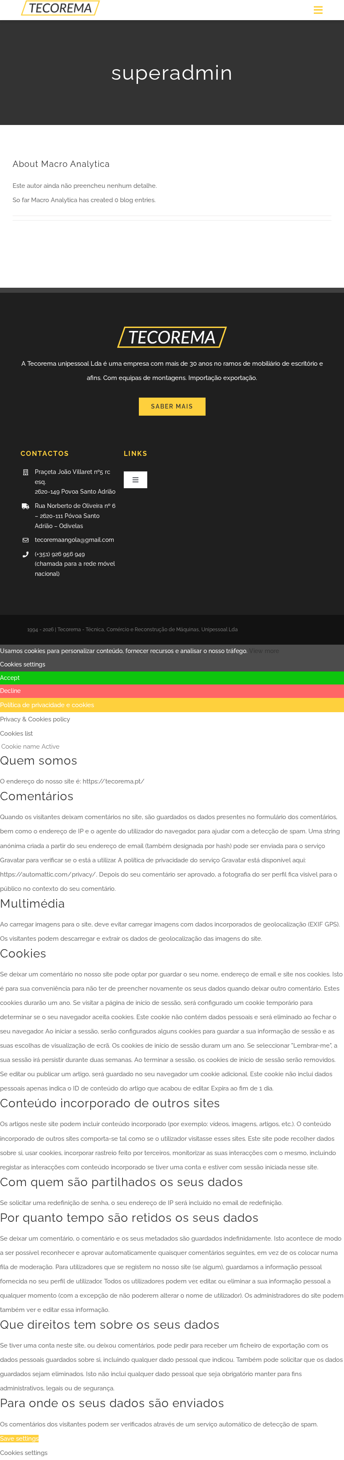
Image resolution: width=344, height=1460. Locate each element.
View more (264, 651)
